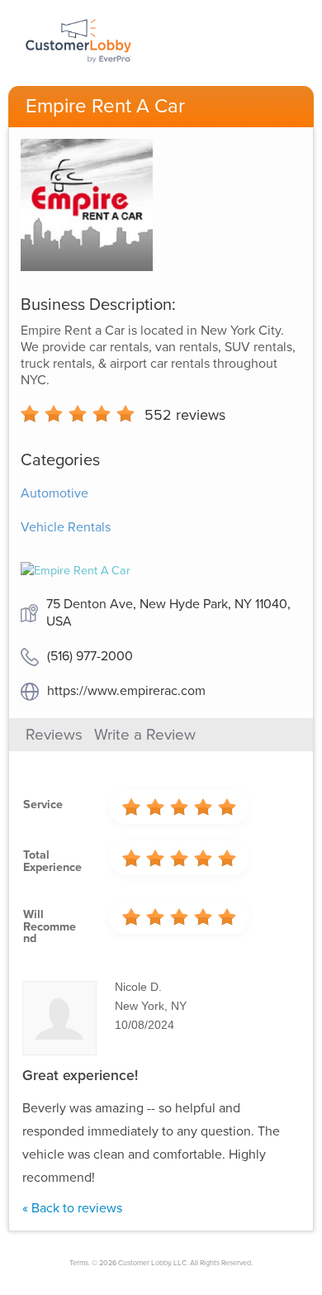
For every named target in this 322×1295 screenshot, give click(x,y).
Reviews (54, 735)
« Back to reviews (72, 1208)
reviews (184, 415)
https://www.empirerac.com (126, 691)
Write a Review (145, 735)
